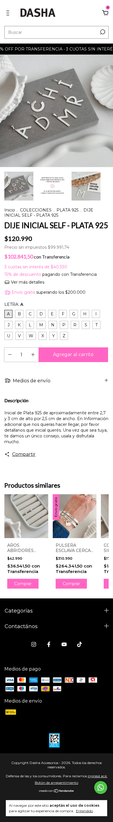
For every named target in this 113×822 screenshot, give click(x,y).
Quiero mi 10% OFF (56, 119)
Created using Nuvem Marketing (56, 140)
